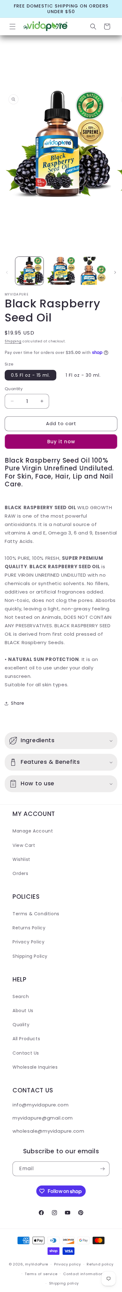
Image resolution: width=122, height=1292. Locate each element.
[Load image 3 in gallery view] (92, 271)
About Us (23, 1010)
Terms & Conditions (36, 914)
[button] (12, 26)
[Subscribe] (102, 1168)
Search (21, 996)
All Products (26, 1039)
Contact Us (26, 1053)
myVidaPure (36, 1264)
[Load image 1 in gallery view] (29, 271)
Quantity (14, 389)
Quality (21, 1024)
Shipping (13, 341)
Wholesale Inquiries (35, 1067)
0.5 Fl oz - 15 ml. (30, 375)
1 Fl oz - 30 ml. (83, 375)
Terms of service (41, 1273)
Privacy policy (67, 1264)
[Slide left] (7, 272)
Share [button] (17, 703)
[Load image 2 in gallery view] (61, 271)
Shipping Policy (30, 956)
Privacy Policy (28, 942)
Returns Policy (29, 928)
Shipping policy (64, 1283)
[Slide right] (115, 272)
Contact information (83, 1273)
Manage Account (33, 831)
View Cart (24, 845)
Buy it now (61, 441)
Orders (20, 873)
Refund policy (100, 1264)
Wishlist (21, 859)
